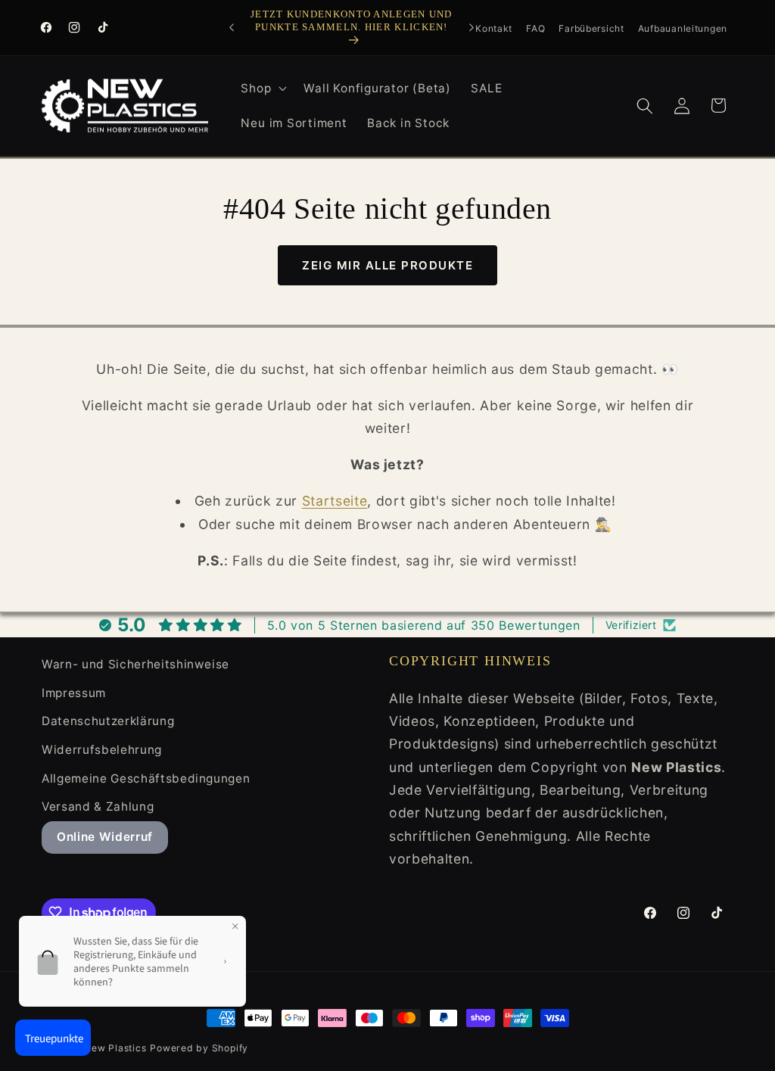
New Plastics (115, 1048)
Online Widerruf (105, 837)
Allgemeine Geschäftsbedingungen (146, 778)
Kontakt (493, 28)
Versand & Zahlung (98, 806)
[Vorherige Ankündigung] (231, 27)
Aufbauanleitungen (682, 28)
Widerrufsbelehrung (102, 750)
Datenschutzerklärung (108, 721)
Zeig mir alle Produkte (387, 265)
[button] (262, 88)
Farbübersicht (591, 28)
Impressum (74, 693)
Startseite (335, 501)
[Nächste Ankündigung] (471, 27)
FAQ (535, 28)
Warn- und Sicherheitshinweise (135, 664)
